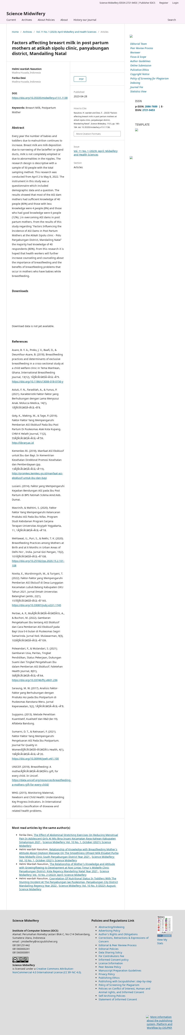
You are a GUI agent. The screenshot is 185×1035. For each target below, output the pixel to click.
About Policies (46, 19)
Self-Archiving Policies (112, 995)
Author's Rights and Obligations (118, 934)
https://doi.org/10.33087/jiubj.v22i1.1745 (36, 605)
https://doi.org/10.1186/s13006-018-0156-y (37, 381)
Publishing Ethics (109, 977)
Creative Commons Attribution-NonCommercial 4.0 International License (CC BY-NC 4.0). (46, 970)
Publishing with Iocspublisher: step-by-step (125, 981)
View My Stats (162, 941)
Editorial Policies (109, 949)
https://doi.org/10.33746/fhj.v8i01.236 (34, 680)
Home (15, 31)
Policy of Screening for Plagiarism (119, 985)
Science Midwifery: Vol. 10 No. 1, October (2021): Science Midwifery (67, 858)
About (64, 19)
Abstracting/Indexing (111, 927)
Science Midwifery (26, 13)
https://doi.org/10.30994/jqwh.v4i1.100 (35, 758)
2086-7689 (151, 106)
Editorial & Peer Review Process (118, 945)
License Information (111, 963)
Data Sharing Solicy (110, 952)
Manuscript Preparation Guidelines (120, 970)
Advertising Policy (109, 930)
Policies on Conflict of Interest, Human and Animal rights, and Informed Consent (124, 990)
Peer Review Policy (110, 967)
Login (175, 2)
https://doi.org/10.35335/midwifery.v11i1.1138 (40, 97)
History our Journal (85, 19)
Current (11, 19)
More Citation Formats (88, 133)
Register (163, 2)
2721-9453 (148, 110)
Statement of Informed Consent (118, 999)
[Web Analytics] (164, 936)
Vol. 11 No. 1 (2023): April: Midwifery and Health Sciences (66, 31)
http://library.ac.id (23, 442)
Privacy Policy (107, 974)
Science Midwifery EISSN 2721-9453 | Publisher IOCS (127, 2)
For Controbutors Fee (111, 956)
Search (172, 19)
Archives (27, 19)
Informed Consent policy (113, 959)
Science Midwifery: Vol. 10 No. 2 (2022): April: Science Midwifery (64, 873)
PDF (81, 79)
